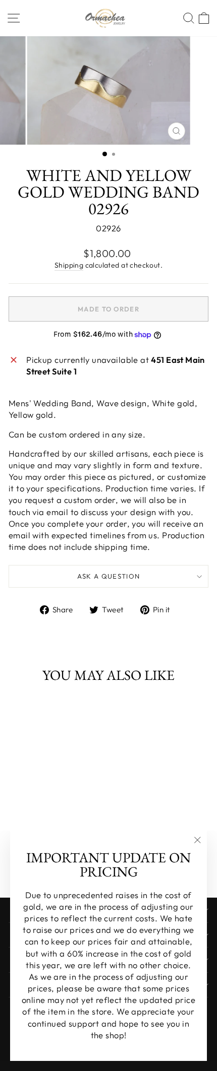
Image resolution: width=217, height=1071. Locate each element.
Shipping (69, 265)
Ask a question (108, 576)
